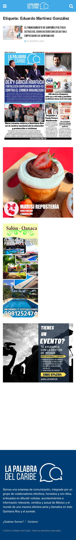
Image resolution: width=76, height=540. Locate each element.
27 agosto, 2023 (35, 41)
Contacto (33, 521)
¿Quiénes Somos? (13, 521)
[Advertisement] (38, 412)
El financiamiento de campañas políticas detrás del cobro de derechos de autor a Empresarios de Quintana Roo (45, 32)
